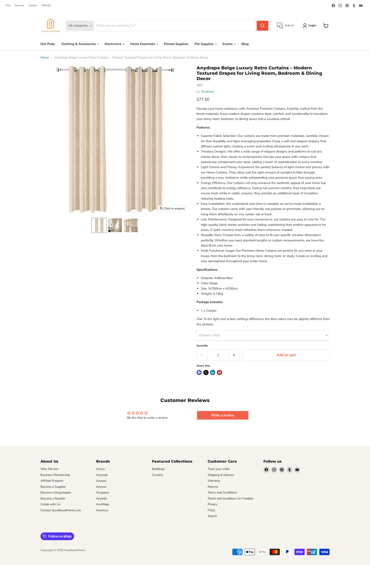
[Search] (262, 26)
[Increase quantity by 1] (234, 355)
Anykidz (101, 498)
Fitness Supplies (176, 44)
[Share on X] (206, 372)
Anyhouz (207, 91)
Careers (32, 5)
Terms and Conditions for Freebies (231, 498)
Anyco (100, 469)
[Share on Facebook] (199, 372)
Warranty (214, 481)
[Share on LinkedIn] (212, 372)
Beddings (158, 469)
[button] (99, 225)
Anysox (101, 487)
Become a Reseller (52, 498)
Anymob (101, 475)
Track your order (219, 469)
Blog (245, 44)
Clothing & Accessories (79, 44)
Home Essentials (143, 44)
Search (212, 516)
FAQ (7, 5)
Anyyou (101, 481)
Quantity (202, 345)
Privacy (212, 504)
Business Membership (55, 475)
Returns (213, 487)
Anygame (102, 492)
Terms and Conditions (222, 492)
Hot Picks (47, 44)
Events (227, 44)
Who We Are (49, 469)
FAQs (211, 510)
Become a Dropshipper (55, 492)
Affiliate (46, 5)
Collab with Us (50, 504)
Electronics (113, 44)
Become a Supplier (53, 487)
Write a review (222, 415)
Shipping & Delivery (221, 475)
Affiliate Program (51, 481)
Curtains (157, 475)
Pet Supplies (204, 44)
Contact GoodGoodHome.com (60, 510)
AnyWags (102, 504)
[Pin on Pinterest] (219, 372)
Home (44, 57)
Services (19, 5)
